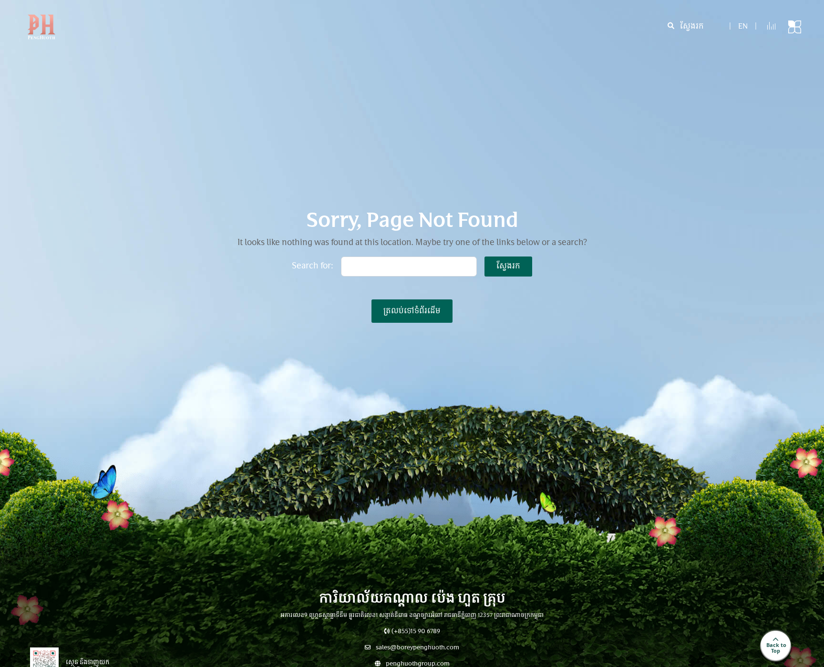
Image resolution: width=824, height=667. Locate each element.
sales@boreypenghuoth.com (416, 648)
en (743, 27)
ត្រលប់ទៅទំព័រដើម (412, 311)
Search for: (312, 266)
